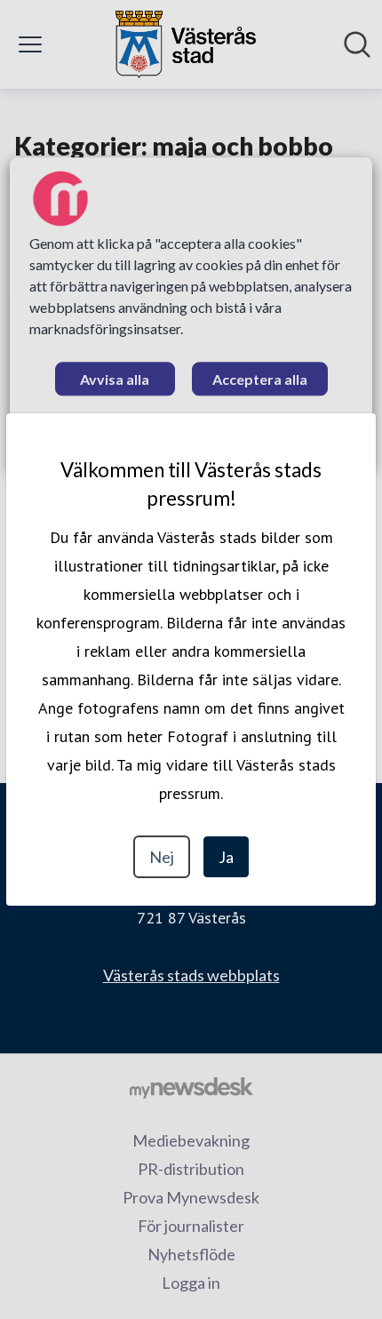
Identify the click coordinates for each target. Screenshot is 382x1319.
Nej (161, 857)
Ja (226, 857)
